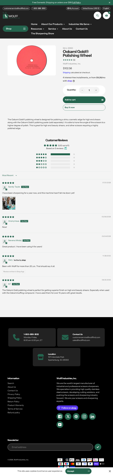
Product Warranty (16, 405)
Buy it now (70, 107)
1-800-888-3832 (39, 8)
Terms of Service (15, 409)
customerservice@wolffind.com (16, 8)
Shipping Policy (15, 398)
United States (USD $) (91, 8)
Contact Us (13, 390)
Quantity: (71, 90)
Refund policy (14, 412)
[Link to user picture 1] (8, 203)
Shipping (66, 72)
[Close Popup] (110, 471)
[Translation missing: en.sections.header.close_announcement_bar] (109, 2)
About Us (12, 387)
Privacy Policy (14, 394)
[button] (41, 154)
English (106, 8)
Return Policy (13, 401)
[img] (8, 183)
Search (11, 383)
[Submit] (98, 447)
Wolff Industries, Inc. (72, 63)
